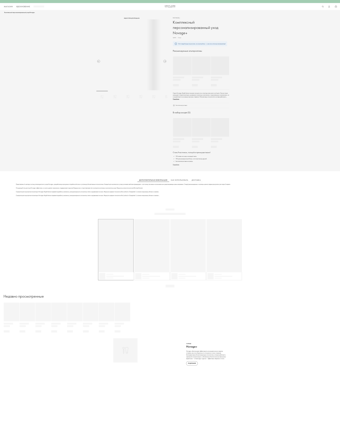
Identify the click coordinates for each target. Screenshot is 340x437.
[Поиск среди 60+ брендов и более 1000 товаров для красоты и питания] (322, 6)
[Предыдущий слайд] (98, 61)
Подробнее (176, 99)
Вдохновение (23, 6)
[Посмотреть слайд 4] (141, 96)
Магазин (8, 6)
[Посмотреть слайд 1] (102, 96)
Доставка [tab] (196, 180)
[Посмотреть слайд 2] (115, 96)
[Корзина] (336, 6)
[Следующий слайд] (164, 61)
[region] (131, 54)
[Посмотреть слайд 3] (128, 96)
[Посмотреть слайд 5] (154, 96)
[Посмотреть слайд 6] (166, 96)
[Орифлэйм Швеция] (170, 6)
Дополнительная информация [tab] (153, 180)
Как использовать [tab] (179, 180)
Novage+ (176, 18)
